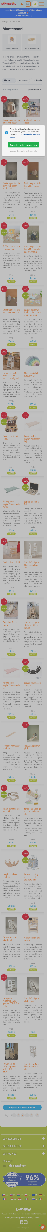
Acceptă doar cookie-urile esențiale (23, 151)
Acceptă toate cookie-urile (23, 145)
